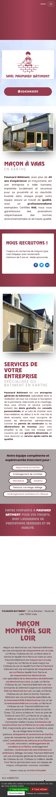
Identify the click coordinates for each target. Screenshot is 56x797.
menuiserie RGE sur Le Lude (22, 703)
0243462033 (29, 91)
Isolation (38, 480)
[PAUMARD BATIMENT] (28, 64)
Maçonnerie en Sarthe (28, 467)
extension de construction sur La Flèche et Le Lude (26, 723)
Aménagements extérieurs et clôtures (27, 494)
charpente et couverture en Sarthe (33, 734)
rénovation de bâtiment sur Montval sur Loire (29, 680)
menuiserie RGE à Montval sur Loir (26, 700)
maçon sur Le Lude (40, 660)
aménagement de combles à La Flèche (29, 745)
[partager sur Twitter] (42, 264)
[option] (28, 253)
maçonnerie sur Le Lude (39, 650)
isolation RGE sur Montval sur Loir (28, 689)
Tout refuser (40, 789)
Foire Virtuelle (38, 770)
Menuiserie (18, 480)
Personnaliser (16, 793)
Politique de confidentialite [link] (37, 793)
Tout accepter (19, 789)
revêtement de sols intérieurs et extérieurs (27, 751)
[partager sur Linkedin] (47, 264)
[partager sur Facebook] (36, 264)
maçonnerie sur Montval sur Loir (24, 677)
